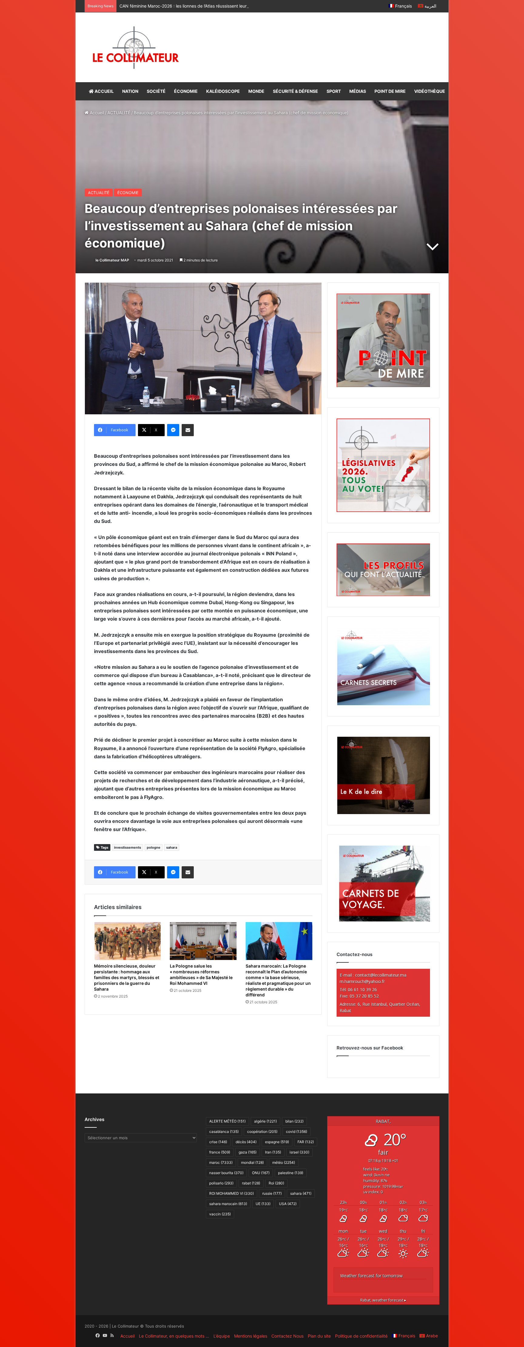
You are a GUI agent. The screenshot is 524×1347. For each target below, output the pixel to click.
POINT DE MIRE (390, 91)
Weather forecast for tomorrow (371, 1275)
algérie (265, 1121)
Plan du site (319, 1336)
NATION (130, 91)
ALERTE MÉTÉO (227, 1121)
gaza (248, 1152)
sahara (171, 847)
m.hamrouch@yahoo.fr (362, 981)
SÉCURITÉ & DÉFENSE (295, 91)
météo (283, 1162)
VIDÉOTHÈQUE (429, 91)
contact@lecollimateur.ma (380, 975)
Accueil (96, 112)
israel (299, 1152)
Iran (273, 1152)
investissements (127, 847)
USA (288, 1203)
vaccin (220, 1214)
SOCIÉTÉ (156, 91)
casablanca (224, 1131)
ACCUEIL (104, 91)
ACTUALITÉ (118, 112)
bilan (294, 1121)
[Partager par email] (188, 430)
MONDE (256, 91)
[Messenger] (173, 430)
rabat (251, 1183)
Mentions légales (250, 1336)
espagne (277, 1142)
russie (272, 1193)
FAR (305, 1142)
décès (246, 1142)
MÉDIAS (357, 91)
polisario (221, 1183)
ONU (261, 1172)
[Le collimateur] (136, 47)
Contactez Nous (287, 1336)
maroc (221, 1162)
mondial (252, 1162)
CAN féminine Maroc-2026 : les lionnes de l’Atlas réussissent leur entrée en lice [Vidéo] (204, 5)
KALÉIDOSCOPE (223, 91)
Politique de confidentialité (361, 1336)
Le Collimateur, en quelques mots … (174, 1336)
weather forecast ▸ (383, 1300)
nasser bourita (226, 1172)
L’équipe (221, 1336)
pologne (153, 847)
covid (296, 1131)
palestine (290, 1172)
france (219, 1152)
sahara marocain (228, 1203)
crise (218, 1142)
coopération (262, 1131)
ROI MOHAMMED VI (231, 1193)
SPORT (334, 91)
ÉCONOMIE (186, 91)
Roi (276, 1183)
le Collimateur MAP (112, 260)
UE (263, 1203)
